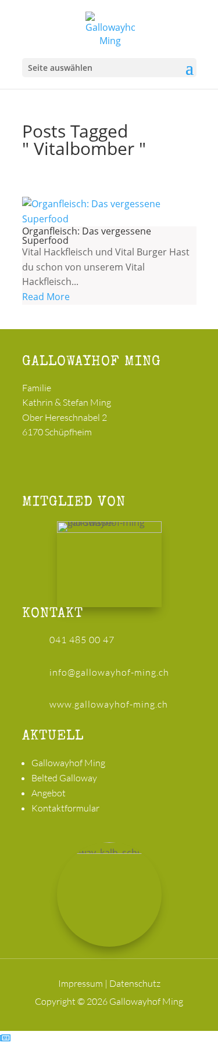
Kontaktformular (65, 808)
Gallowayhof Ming (68, 763)
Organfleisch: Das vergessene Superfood (86, 236)
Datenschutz (134, 983)
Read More (46, 296)
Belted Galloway (64, 778)
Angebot (48, 793)
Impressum (80, 983)
